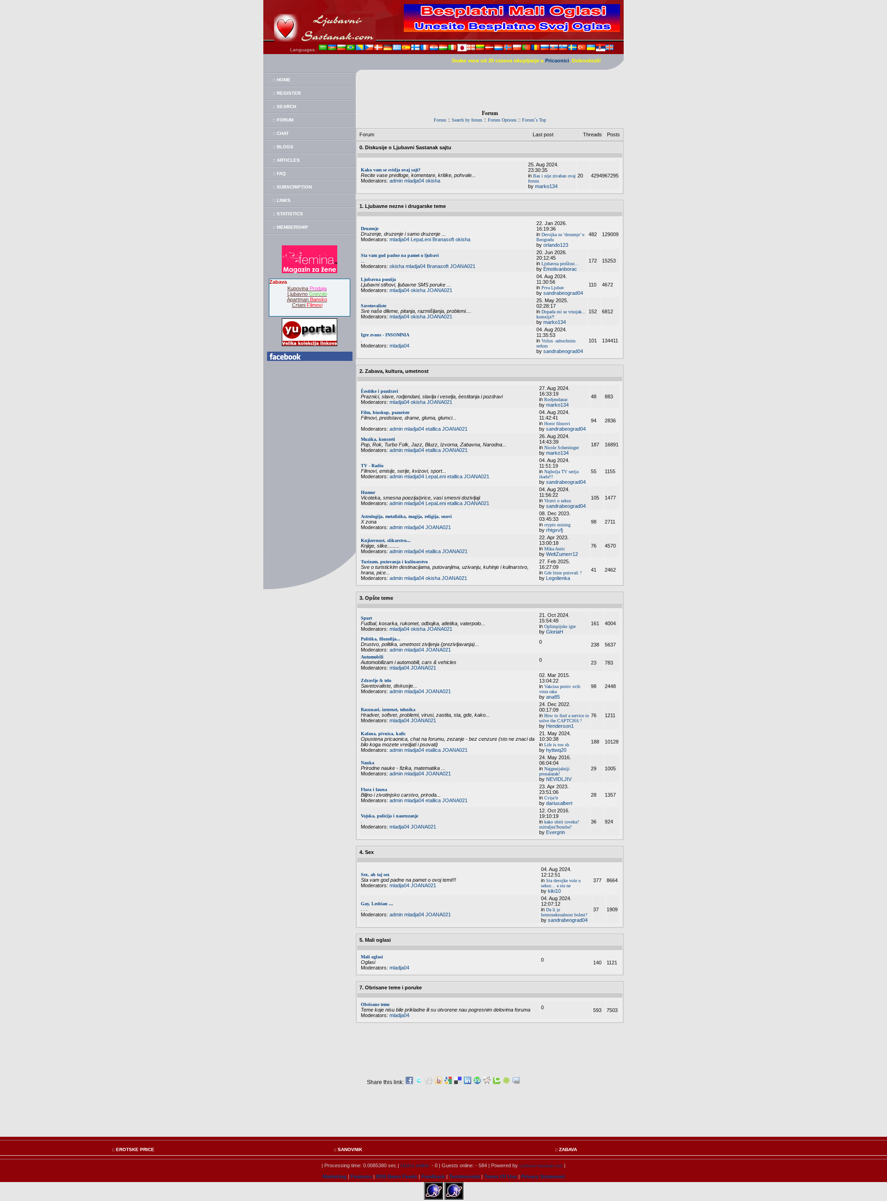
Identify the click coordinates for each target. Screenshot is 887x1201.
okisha (432, 180)
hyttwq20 (556, 750)
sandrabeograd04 (563, 293)
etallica (433, 429)
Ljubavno (307, 294)
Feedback (433, 1176)
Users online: (415, 1165)
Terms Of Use (500, 1176)
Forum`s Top (534, 119)
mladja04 (414, 180)
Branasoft (443, 239)
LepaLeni (421, 239)
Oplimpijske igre (560, 626)
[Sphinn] (506, 1082)
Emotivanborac (560, 269)
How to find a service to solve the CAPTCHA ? (564, 718)
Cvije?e (551, 797)
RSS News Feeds (396, 1176)
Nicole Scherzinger (561, 447)
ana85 (553, 697)
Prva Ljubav (552, 287)
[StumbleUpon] (477, 1082)
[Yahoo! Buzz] (438, 1082)
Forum (440, 119)
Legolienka (558, 578)
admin (396, 180)
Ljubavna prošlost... (560, 263)
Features (361, 1176)
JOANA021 (462, 266)
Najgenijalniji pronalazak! (554, 771)
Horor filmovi (557, 423)
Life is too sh (556, 744)
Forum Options (502, 119)
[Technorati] (496, 1082)
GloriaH (554, 631)
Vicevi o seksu (557, 500)
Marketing (334, 1176)
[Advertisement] (490, 90)
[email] (516, 1082)
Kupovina (307, 288)
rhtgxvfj (554, 530)
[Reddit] (487, 1082)
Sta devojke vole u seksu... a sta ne (561, 883)
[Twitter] (419, 1082)
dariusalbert (559, 803)
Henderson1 (560, 726)
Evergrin (555, 832)
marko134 (546, 186)
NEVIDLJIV (558, 779)
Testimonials (464, 1176)
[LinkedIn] (467, 1082)
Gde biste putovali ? (563, 572)
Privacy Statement (543, 1176)
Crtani (307, 305)
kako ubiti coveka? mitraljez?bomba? (559, 824)
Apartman (307, 299)
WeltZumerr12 (562, 554)
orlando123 (555, 245)
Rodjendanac (556, 399)
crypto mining (557, 524)
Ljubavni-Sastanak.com (541, 1165)
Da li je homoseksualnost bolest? (564, 912)
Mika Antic (554, 548)
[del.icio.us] (458, 1082)
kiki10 (554, 891)
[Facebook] (409, 1082)
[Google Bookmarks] (448, 1082)
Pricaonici (557, 60)
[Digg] (428, 1082)
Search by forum (467, 119)
